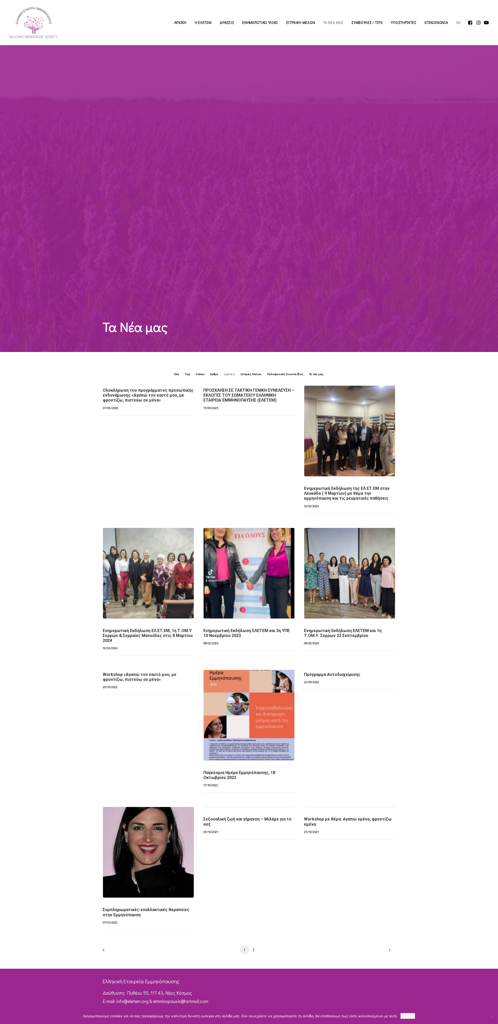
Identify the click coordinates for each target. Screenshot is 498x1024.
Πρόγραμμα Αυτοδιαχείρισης (332, 674)
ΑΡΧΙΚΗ (180, 22)
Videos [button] (200, 374)
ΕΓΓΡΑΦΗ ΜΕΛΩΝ (300, 22)
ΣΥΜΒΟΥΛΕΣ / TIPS (367, 22)
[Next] (388, 951)
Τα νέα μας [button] (316, 374)
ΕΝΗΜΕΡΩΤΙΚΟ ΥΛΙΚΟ (260, 22)
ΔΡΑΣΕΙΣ (227, 22)
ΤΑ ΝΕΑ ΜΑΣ (333, 22)
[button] (470, 22)
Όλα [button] (176, 374)
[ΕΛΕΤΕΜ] (33, 22)
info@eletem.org (132, 1001)
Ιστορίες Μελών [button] (251, 374)
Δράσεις (359, 398)
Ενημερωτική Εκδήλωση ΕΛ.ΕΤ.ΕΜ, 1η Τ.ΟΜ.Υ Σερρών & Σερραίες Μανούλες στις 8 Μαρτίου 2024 (148, 635)
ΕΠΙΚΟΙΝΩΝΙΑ (436, 22)
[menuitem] (180, 22)
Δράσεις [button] (229, 374)
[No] (491, 1016)
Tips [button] (187, 374)
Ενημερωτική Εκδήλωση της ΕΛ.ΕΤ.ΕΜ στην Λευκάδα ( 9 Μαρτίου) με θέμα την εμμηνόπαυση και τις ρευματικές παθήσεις (347, 493)
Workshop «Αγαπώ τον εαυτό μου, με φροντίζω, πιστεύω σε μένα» (139, 677)
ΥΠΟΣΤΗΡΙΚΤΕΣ (403, 22)
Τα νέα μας (377, 398)
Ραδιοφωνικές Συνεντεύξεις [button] (285, 374)
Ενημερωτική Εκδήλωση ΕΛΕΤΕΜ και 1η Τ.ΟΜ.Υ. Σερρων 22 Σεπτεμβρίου (343, 633)
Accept (407, 1016)
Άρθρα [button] (214, 374)
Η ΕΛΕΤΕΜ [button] (203, 22)
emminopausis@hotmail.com (180, 1001)
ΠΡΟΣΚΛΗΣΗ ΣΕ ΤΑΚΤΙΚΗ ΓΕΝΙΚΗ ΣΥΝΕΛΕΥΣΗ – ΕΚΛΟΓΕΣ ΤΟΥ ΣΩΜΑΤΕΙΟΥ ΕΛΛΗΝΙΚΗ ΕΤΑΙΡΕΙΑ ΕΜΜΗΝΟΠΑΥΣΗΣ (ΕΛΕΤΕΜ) (248, 395)
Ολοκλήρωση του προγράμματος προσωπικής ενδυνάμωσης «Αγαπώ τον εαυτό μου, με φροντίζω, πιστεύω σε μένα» (148, 395)
